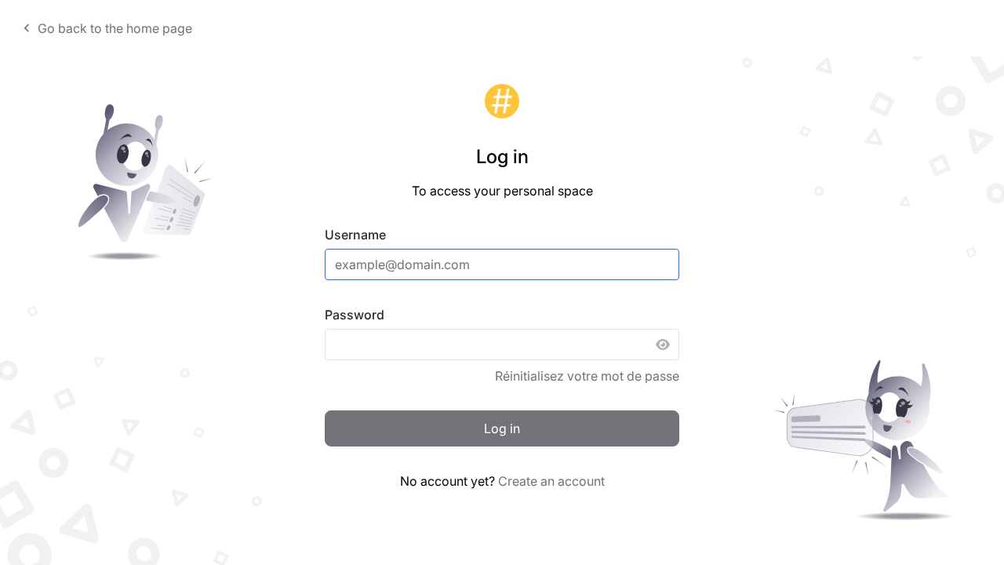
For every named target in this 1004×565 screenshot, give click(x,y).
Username (355, 234)
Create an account (551, 481)
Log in (502, 428)
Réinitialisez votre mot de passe (587, 376)
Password (354, 315)
